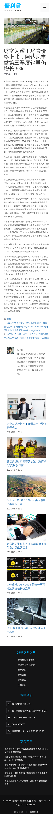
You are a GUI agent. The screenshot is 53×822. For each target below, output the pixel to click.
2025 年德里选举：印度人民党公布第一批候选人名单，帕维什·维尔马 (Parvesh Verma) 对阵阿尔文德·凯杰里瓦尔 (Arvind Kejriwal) (26, 326)
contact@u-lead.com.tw (23, 717)
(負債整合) (30, 660)
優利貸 (12, 5)
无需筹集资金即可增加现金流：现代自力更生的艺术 (26, 545)
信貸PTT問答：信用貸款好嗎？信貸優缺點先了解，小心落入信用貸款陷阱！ (25, 766)
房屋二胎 (22, 665)
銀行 (9, 319)
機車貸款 (22, 670)
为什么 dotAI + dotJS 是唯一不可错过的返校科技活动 (26, 586)
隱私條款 (18, 811)
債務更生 (22, 680)
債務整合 (22, 660)
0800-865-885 (18, 724)
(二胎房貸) (30, 665)
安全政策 (34, 811)
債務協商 (22, 675)
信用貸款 (22, 685)
